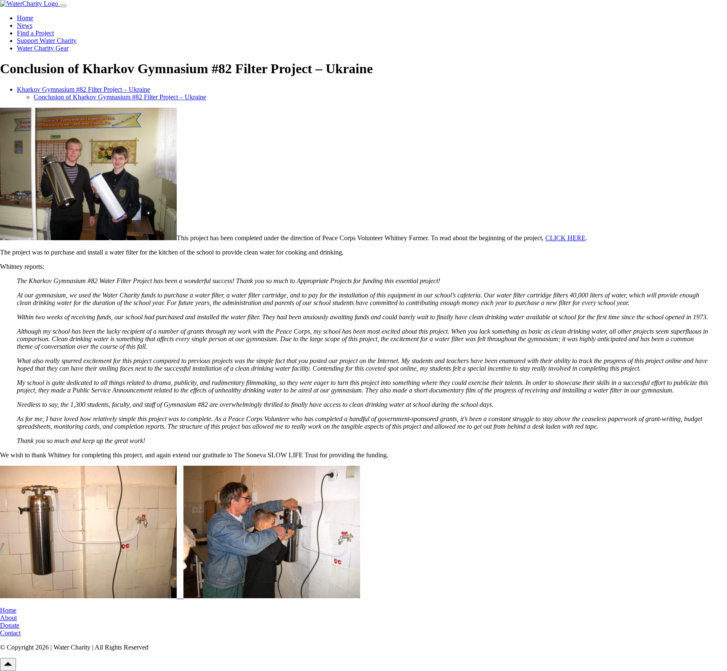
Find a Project (35, 33)
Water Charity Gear (43, 48)
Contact (10, 633)
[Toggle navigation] (63, 6)
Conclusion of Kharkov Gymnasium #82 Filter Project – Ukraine (120, 97)
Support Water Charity (47, 40)
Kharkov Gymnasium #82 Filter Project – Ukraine (83, 89)
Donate (9, 625)
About (8, 617)
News (24, 25)
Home (25, 17)
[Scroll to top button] (8, 664)
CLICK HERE (565, 237)
